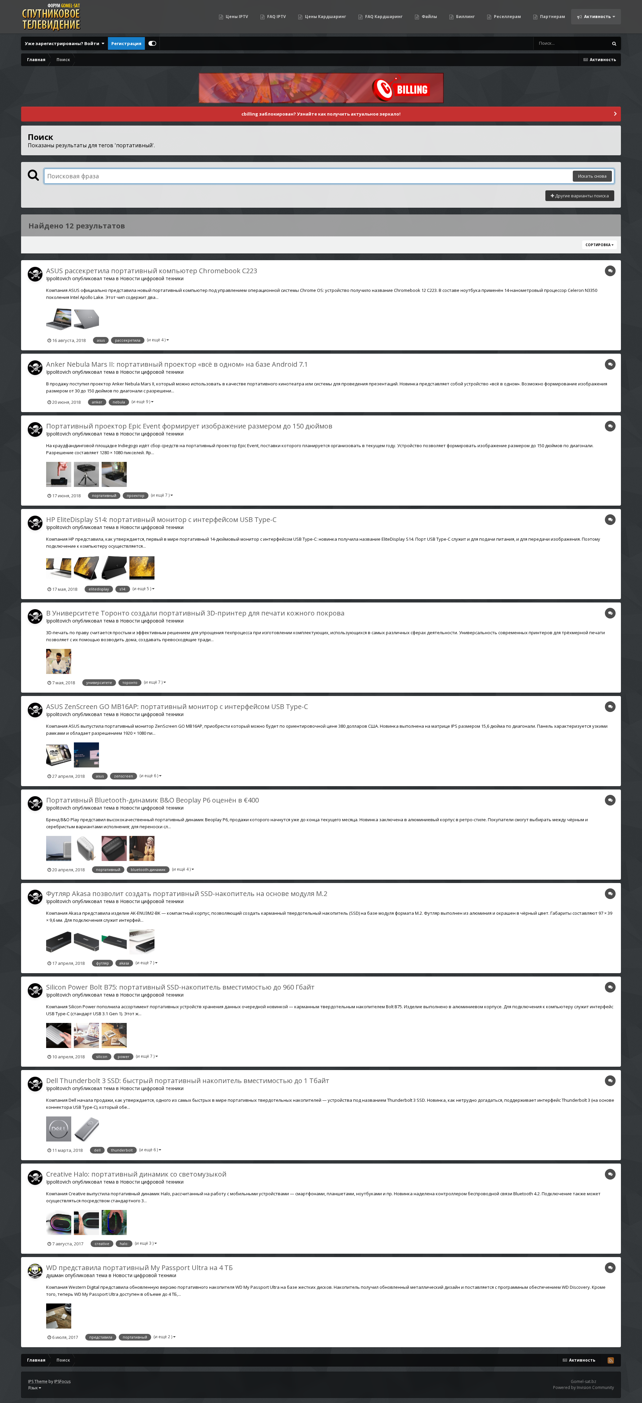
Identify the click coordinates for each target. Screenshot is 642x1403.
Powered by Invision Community (583, 1387)
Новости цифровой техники (152, 278)
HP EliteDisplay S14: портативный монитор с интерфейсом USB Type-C (161, 519)
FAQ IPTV (276, 16)
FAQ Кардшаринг (383, 16)
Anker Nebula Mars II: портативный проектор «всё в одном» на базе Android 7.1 (177, 364)
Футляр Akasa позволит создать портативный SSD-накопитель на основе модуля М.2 (186, 893)
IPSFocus (62, 1381)
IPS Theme (37, 1381)
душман (55, 1275)
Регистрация (126, 43)
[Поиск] (614, 43)
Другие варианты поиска (581, 196)
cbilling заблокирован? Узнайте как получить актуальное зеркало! (321, 114)
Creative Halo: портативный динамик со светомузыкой (136, 1174)
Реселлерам (507, 16)
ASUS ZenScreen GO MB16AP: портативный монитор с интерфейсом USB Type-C (177, 706)
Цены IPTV (236, 16)
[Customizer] (152, 43)
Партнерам (552, 16)
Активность (597, 16)
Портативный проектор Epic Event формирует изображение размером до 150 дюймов (189, 425)
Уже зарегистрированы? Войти (63, 43)
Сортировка (598, 244)
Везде (593, 43)
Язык (33, 1388)
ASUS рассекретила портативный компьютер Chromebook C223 (151, 270)
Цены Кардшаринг (325, 16)
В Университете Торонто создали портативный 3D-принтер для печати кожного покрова (195, 613)
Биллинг (465, 16)
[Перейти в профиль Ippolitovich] (35, 274)
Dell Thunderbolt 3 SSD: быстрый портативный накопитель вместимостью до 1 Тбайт (187, 1080)
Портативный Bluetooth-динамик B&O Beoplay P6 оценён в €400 (152, 800)
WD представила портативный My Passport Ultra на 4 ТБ (139, 1267)
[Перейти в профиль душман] (35, 1271)
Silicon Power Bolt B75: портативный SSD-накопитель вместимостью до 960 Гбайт (180, 987)
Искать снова (592, 176)
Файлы (429, 16)
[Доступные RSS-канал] (610, 1360)
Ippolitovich (58, 278)
